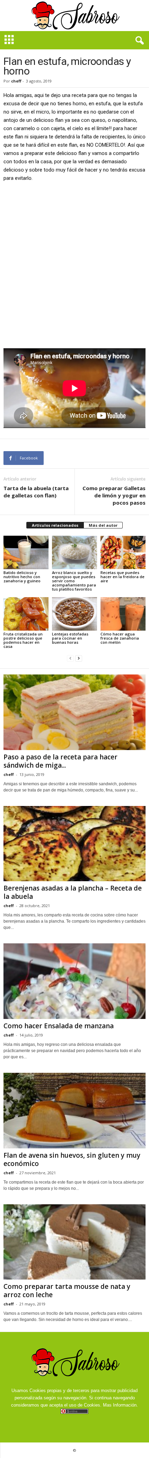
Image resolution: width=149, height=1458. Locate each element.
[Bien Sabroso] (74, 15)
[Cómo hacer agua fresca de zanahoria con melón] (123, 614)
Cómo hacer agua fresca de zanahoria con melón (119, 638)
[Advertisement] (74, 265)
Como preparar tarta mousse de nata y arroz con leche (66, 1290)
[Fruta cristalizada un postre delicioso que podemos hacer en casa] (26, 614)
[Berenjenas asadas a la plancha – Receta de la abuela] (74, 844)
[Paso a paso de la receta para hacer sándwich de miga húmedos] (74, 712)
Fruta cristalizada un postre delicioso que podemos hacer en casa (23, 640)
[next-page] (78, 658)
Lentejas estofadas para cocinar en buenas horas (70, 638)
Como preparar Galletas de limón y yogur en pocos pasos (114, 495)
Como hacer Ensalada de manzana (58, 1025)
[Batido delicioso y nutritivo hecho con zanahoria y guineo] (26, 552)
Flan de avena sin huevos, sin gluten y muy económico (71, 1159)
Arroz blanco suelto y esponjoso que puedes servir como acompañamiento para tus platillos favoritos (74, 581)
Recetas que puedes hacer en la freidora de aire (122, 576)
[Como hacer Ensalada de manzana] (74, 981)
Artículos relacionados (55, 525)
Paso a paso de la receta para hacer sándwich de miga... (60, 761)
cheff (16, 81)
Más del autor (103, 525)
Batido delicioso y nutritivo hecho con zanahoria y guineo (22, 576)
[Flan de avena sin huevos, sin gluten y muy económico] (74, 1110)
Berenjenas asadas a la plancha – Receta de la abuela (72, 892)
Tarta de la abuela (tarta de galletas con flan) (36, 492)
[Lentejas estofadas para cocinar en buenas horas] (74, 614)
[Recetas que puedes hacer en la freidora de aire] (123, 552)
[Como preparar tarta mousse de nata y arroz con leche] (74, 1242)
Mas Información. (120, 1405)
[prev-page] (70, 658)
